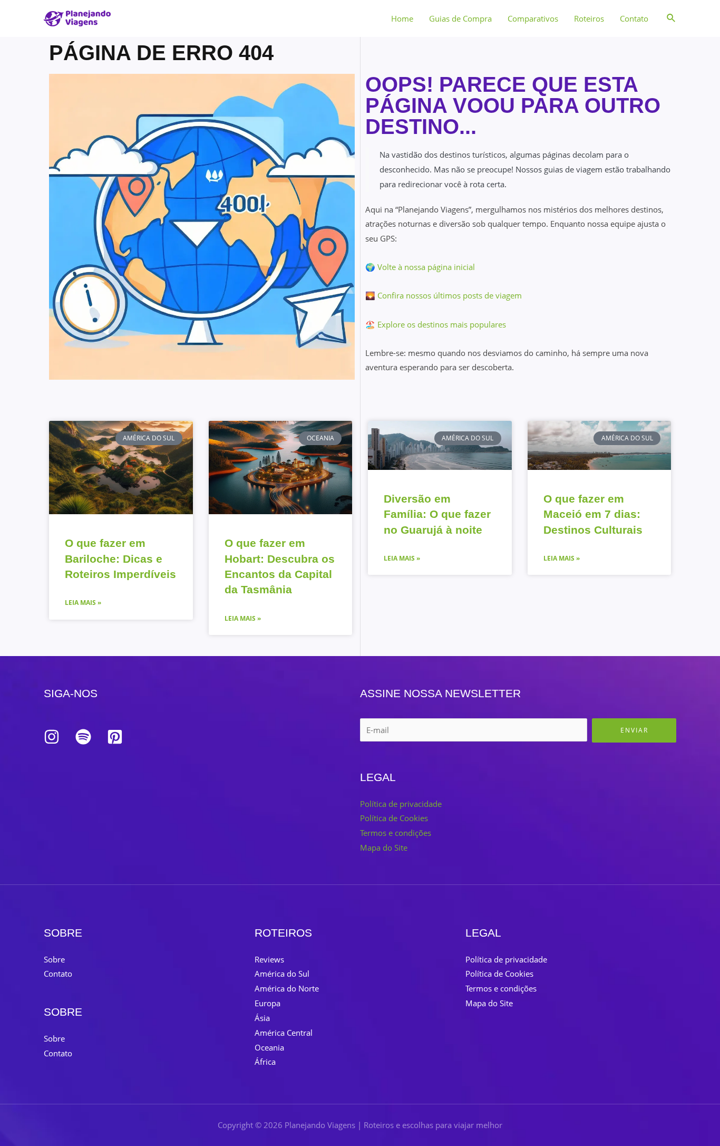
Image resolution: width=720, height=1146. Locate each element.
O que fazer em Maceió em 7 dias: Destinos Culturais (593, 514)
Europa (267, 1003)
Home (402, 18)
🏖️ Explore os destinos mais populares (435, 324)
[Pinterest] (115, 737)
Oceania (269, 1047)
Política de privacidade (401, 803)
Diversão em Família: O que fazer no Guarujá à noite (437, 514)
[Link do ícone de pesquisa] (671, 18)
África (265, 1061)
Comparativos (533, 18)
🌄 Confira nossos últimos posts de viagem (443, 295)
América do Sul (282, 973)
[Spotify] (83, 737)
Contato (634, 18)
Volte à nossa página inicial (426, 267)
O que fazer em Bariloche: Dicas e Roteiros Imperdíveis (120, 558)
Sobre (54, 959)
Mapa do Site (383, 847)
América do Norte (287, 988)
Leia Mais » (83, 602)
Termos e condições (395, 832)
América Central (284, 1032)
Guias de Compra (460, 18)
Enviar (634, 730)
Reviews (269, 959)
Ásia (262, 1018)
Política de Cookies (394, 818)
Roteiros (589, 18)
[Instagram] (52, 737)
